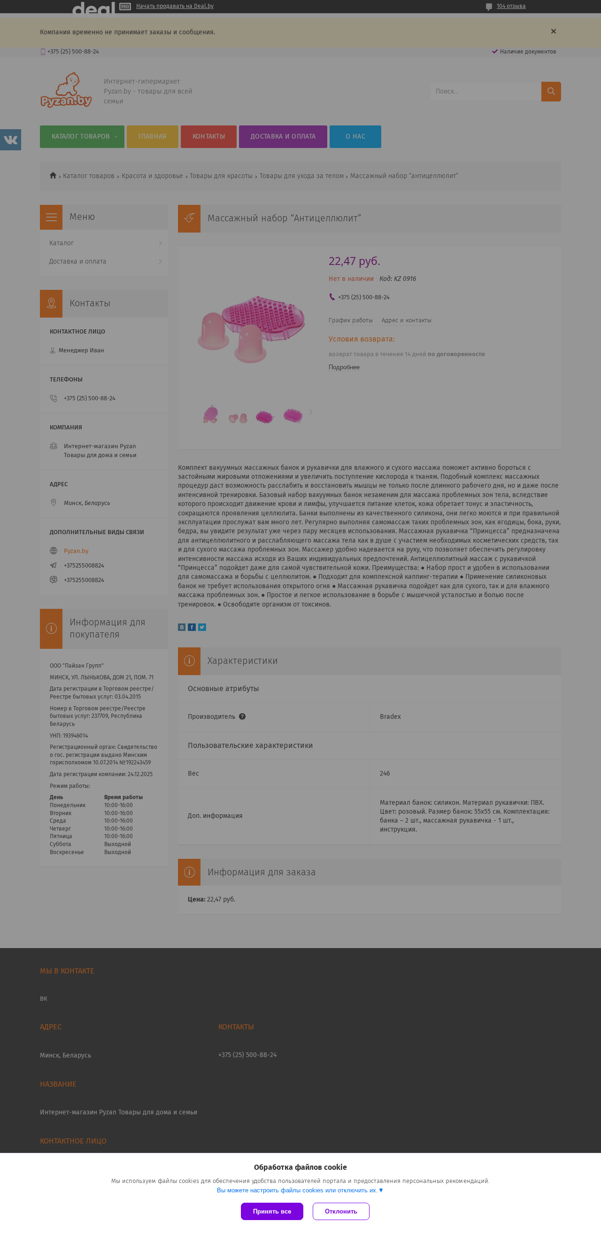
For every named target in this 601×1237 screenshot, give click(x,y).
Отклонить (341, 1211)
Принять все (272, 1211)
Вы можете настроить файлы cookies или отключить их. (297, 1190)
